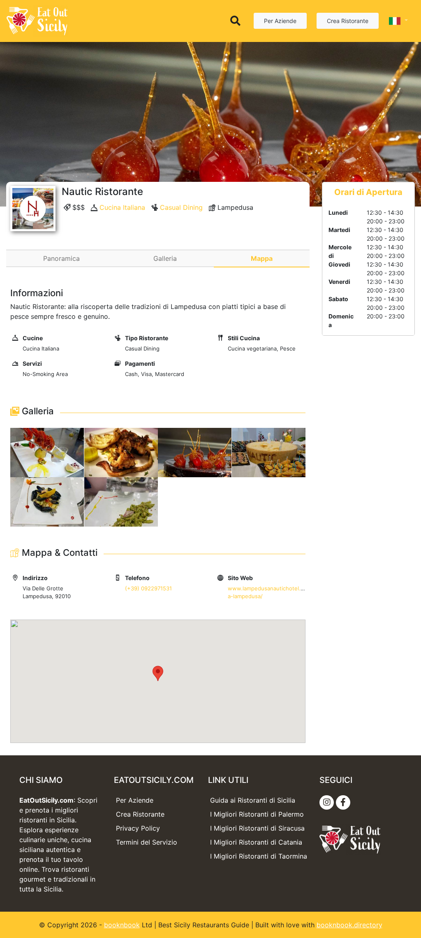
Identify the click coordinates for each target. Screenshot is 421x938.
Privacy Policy (138, 828)
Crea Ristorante (347, 20)
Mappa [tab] (262, 258)
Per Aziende (280, 20)
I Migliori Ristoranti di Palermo (257, 814)
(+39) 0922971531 (148, 588)
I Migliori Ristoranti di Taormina (258, 856)
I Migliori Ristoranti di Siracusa (257, 828)
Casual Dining (181, 207)
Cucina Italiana (122, 207)
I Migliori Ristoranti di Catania (256, 842)
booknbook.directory (349, 925)
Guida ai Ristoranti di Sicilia (252, 800)
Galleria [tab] (165, 258)
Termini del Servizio (146, 842)
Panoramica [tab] (61, 258)
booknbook (122, 925)
